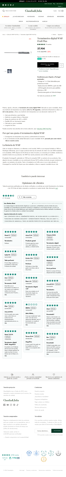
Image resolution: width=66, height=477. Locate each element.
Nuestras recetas (39, 394)
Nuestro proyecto (39, 391)
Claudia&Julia (10, 470)
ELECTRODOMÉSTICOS (32, 21)
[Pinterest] (10, 5)
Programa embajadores (41, 399)
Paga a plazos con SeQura (42, 402)
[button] (41, 44)
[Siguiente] (31, 52)
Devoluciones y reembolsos (45, 470)
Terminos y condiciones (31, 470)
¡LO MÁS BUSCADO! (18, 16)
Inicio (4, 34)
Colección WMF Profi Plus (13, 34)
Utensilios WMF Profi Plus (44, 129)
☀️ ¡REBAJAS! (5, 16)
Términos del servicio (40, 407)
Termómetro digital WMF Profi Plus (28, 34)
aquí (56, 188)
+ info (43, 58)
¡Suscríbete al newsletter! (42, 397)
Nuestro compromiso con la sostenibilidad (17, 437)
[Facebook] (3, 5)
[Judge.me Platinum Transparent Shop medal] (51, 453)
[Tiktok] (13, 5)
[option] (18, 52)
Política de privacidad (58, 470)
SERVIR (21, 21)
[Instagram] (8, 5)
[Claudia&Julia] (33, 10)
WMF (54, 96)
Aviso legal (22, 470)
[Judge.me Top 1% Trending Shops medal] (43, 459)
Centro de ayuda (48, 3)
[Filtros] (19, 197)
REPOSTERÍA (60, 16)
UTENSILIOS (50, 16)
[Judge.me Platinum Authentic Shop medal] (43, 453)
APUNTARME (57, 431)
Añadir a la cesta (48, 64)
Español (60, 6)
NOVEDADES (31, 16)
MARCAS (44, 21)
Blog (54, 3)
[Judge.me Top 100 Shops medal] (58, 453)
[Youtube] (5, 5)
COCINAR (41, 16)
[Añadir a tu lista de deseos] (61, 65)
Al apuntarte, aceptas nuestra (51, 435)
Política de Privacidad (58, 435)
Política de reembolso (41, 405)
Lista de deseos (59, 3)
